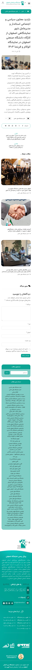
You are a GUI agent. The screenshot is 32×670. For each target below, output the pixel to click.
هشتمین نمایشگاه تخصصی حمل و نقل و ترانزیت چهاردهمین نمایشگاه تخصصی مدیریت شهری (15, 507)
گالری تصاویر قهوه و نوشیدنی (15, 464)
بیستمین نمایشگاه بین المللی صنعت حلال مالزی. (15, 410)
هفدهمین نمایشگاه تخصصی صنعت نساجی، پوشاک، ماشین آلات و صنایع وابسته (15, 524)
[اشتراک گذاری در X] (19, 125)
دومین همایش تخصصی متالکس (15, 452)
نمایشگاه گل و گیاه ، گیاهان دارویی (15, 489)
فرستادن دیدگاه (25, 356)
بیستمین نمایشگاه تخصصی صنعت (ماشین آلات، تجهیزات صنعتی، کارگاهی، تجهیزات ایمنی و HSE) (15, 420)
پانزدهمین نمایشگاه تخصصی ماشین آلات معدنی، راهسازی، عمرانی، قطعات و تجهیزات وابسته (15, 434)
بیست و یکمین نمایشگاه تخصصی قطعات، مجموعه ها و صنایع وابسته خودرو (15, 406)
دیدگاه (28, 304)
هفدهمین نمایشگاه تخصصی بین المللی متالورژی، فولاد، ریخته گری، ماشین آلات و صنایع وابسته (15, 519)
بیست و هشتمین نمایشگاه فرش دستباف (15, 403)
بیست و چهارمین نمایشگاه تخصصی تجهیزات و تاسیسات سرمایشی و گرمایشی (15, 395)
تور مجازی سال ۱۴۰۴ (15, 441)
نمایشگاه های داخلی (15, 494)
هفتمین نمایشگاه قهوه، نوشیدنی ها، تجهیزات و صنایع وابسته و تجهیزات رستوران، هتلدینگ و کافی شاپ (15, 513)
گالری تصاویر (15, 461)
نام (29, 324)
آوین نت (6, 667)
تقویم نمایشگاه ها (15, 439)
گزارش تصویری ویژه (15, 471)
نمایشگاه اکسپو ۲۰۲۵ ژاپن (15, 476)
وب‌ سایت (27, 341)
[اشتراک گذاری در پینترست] (16, 125)
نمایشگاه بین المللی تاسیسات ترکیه (15, 478)
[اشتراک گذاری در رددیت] (12, 125)
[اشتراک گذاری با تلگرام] (9, 125)
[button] (29, 3)
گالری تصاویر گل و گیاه (15, 466)
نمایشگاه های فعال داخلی (15, 499)
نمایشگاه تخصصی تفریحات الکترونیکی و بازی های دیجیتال (15, 481)
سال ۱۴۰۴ (15, 457)
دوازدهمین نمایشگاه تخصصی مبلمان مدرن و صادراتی (15, 448)
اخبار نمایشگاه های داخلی (19, 118)
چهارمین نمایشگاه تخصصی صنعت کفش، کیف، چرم (15, 444)
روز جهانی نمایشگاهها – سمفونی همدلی (15, 454)
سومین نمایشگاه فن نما (15, 459)
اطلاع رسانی (15, 392)
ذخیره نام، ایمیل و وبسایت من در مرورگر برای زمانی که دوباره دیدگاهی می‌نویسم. (17, 350)
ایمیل (28, 332)
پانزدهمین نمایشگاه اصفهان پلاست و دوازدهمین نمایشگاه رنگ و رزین (15, 425)
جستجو (7, 372)
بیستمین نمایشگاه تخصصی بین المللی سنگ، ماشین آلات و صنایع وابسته (15, 415)
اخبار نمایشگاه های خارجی (15, 387)
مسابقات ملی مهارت (15, 473)
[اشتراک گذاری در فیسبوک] (22, 125)
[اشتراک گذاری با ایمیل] (5, 125)
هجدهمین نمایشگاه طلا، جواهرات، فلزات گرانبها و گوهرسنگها (15, 502)
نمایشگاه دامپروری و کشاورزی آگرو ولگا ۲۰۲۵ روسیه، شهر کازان (15, 486)
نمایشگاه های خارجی (15, 491)
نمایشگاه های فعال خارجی (15, 496)
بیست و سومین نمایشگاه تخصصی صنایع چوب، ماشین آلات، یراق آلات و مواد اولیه (15, 400)
